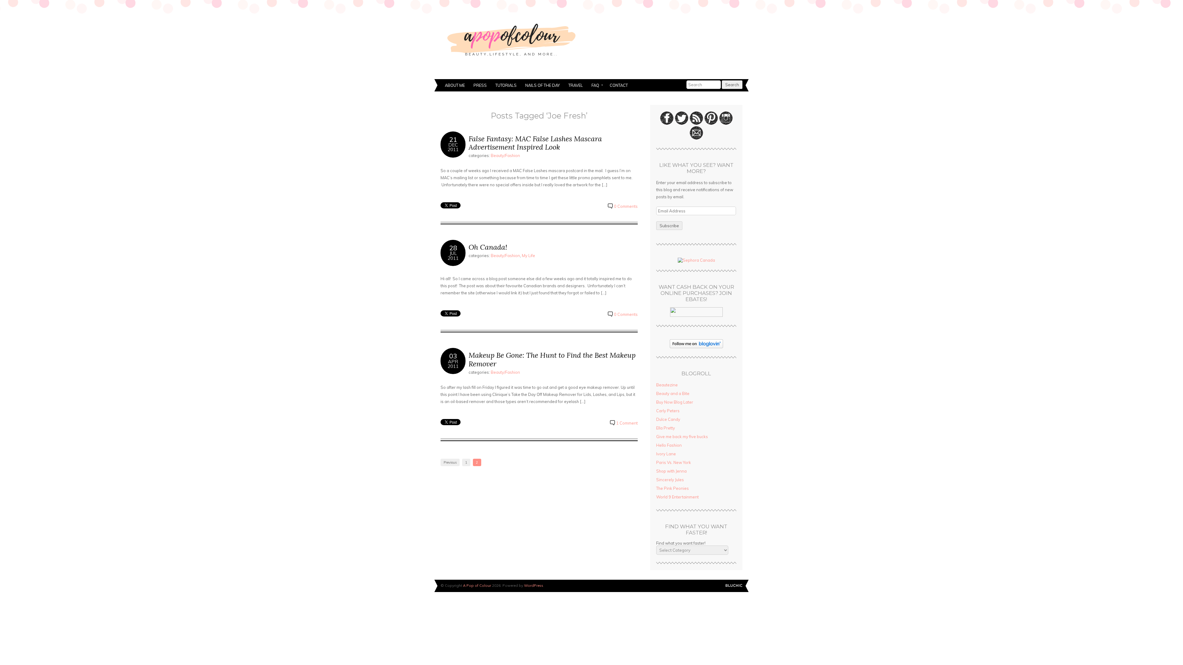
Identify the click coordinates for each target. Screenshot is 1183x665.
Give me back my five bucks (682, 436)
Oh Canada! (488, 247)
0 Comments (626, 206)
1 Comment (627, 423)
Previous (450, 462)
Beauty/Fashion (505, 155)
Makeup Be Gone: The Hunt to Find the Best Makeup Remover (552, 359)
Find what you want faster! (680, 543)
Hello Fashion (669, 445)
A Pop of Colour (477, 585)
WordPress (533, 585)
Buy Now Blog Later (674, 402)
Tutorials (506, 85)
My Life (528, 255)
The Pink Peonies (672, 488)
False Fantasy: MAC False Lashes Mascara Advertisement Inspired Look (535, 143)
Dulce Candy (668, 419)
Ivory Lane (666, 453)
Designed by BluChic (734, 585)
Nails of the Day (542, 85)
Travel (575, 85)
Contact (619, 85)
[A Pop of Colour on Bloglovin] (696, 346)
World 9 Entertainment (677, 496)
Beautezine (667, 384)
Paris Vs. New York (673, 462)
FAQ (593, 86)
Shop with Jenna (671, 471)
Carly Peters (668, 410)
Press (480, 85)
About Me (455, 85)
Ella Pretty (665, 427)
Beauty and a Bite (672, 393)
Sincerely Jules (670, 479)
